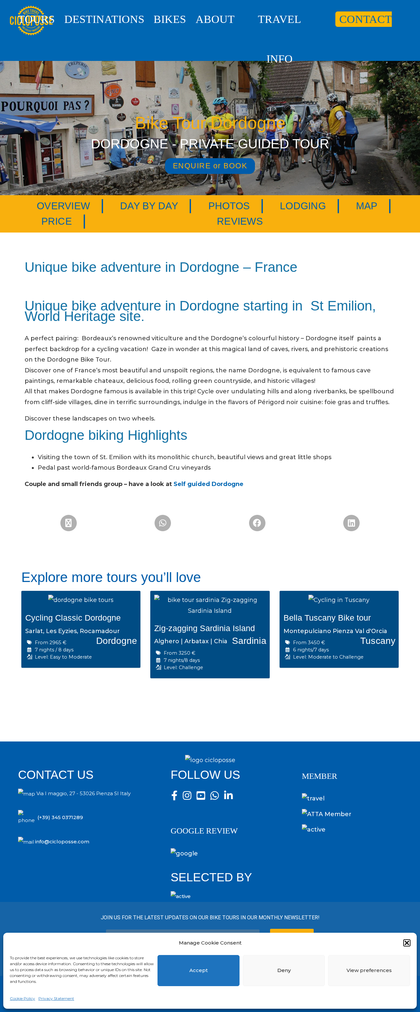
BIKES (170, 19)
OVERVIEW (63, 205)
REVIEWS (240, 221)
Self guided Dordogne (208, 484)
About (215, 19)
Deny (284, 970)
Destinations (104, 19)
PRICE (56, 221)
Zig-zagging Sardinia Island (204, 628)
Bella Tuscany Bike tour (327, 617)
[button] (407, 943)
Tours (36, 19)
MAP (367, 205)
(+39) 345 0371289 (60, 817)
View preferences (369, 970)
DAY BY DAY (149, 205)
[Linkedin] (351, 523)
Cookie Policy (22, 998)
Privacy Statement (56, 998)
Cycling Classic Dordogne (73, 617)
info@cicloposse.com (62, 841)
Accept (198, 970)
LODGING (303, 205)
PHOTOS (229, 205)
